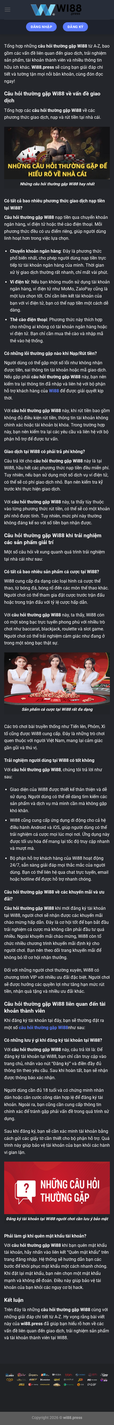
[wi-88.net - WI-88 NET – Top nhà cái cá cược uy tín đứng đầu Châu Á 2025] (57, 9)
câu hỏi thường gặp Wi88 (43, 1027)
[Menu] (7, 9)
